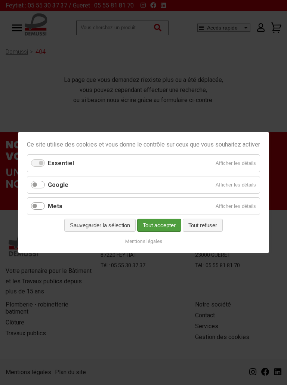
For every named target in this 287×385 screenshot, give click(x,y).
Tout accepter (159, 225)
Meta (55, 206)
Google (58, 184)
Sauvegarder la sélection (100, 225)
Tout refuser (202, 225)
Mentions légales (143, 241)
